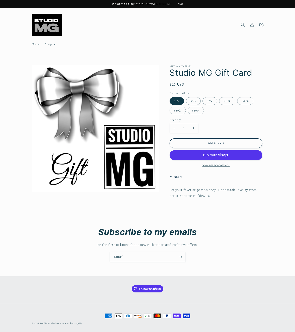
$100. (227, 100)
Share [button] (178, 177)
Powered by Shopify (71, 323)
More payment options (216, 165)
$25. (177, 100)
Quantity (175, 120)
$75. (210, 100)
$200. (245, 100)
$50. (193, 100)
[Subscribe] (180, 257)
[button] (50, 44)
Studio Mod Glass (49, 323)
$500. (195, 110)
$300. (177, 110)
